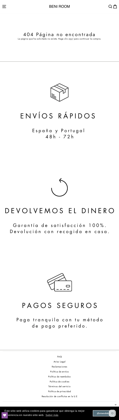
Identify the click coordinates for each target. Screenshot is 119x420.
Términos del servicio (59, 386)
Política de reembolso (59, 376)
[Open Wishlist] (5, 415)
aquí (71, 38)
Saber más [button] (52, 415)
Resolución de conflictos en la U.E (59, 396)
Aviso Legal (60, 361)
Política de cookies (59, 381)
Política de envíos (59, 371)
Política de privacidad (59, 391)
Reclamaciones (59, 366)
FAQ (59, 356)
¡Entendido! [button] (104, 413)
